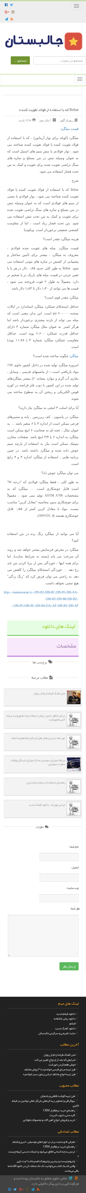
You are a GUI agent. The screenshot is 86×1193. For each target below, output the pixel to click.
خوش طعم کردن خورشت (61, 1064)
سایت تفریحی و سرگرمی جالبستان (56, 1033)
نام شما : (74, 847)
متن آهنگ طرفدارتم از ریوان (59, 1055)
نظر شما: (75, 908)
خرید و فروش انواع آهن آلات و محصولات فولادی (49, 1120)
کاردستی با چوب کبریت (62, 1115)
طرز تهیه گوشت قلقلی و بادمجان (57, 1096)
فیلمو (72, 1023)
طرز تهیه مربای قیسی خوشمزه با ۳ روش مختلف (49, 1069)
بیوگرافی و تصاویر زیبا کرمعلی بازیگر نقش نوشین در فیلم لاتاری (45, 1103)
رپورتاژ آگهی (66, 120)
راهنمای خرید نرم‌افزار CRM (59, 1110)
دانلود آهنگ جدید (65, 1028)
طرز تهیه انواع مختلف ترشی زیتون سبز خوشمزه (49, 1074)
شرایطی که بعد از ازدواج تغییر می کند (54, 1060)
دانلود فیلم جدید (65, 1014)
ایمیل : (74, 867)
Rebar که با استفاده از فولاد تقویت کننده (49, 110)
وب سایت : (72, 888)
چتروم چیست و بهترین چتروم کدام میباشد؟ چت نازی (46, 1161)
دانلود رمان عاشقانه (64, 1018)
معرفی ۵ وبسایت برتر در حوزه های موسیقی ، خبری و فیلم (44, 1142)
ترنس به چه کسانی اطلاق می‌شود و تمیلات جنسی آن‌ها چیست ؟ (43, 1154)
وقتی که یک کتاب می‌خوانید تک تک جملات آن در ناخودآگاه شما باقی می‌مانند (43, 1168)
